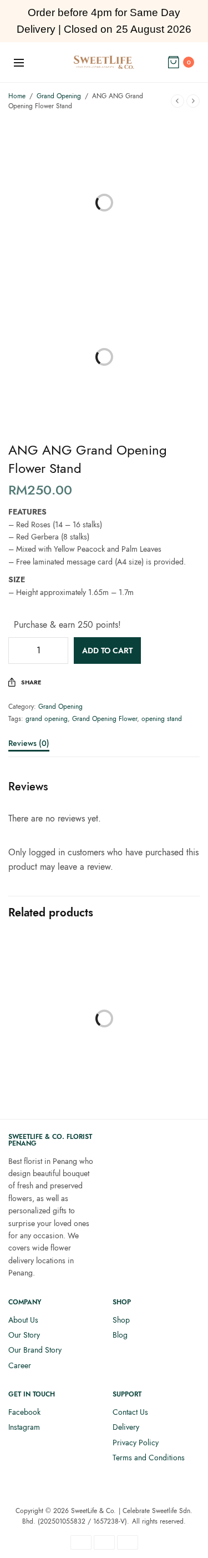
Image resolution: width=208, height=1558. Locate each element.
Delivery (126, 1427)
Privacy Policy (136, 1442)
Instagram (24, 1427)
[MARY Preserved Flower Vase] (153, 997)
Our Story (24, 1334)
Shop (121, 1319)
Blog (120, 1334)
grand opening (47, 719)
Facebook (24, 1412)
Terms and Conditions (149, 1457)
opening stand (161, 719)
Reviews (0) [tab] (28, 744)
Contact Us (130, 1412)
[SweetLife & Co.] (104, 62)
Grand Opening (59, 96)
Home (17, 96)
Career (19, 1365)
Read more (153, 1082)
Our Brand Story (35, 1349)
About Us (23, 1319)
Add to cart (107, 650)
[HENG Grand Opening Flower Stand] (55, 1018)
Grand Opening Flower (104, 719)
